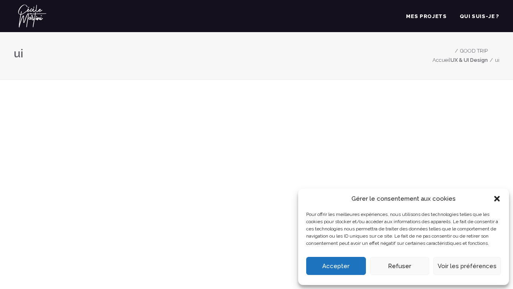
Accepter (335, 266)
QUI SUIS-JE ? (479, 16)
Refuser (399, 266)
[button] (497, 199)
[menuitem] (429, 16)
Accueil (441, 60)
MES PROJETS (426, 16)
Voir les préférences (467, 266)
